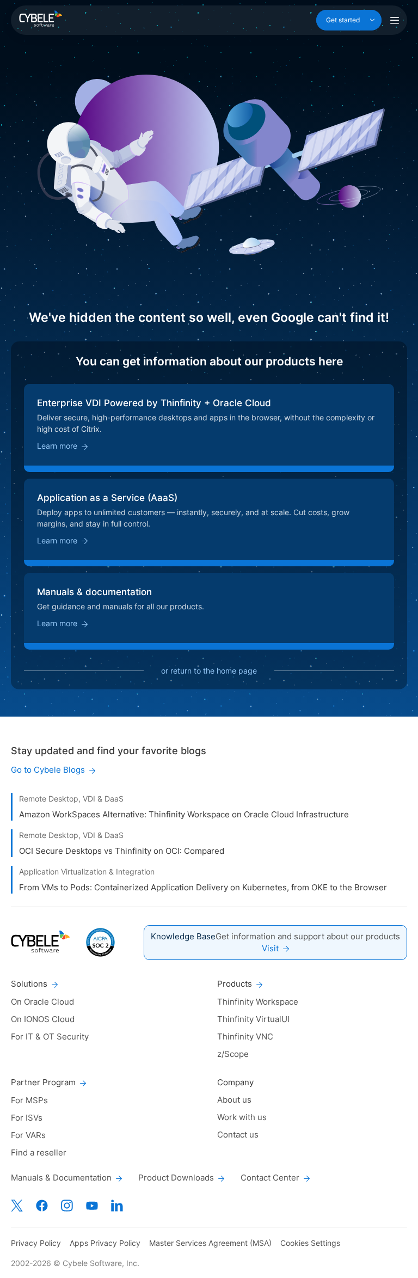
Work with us (242, 1117)
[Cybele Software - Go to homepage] (40, 18)
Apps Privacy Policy (105, 1243)
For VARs (28, 1135)
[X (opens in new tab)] (17, 1206)
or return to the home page (209, 670)
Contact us (238, 1134)
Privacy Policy (36, 1243)
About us (234, 1099)
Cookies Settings (310, 1243)
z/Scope (233, 1054)
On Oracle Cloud (42, 1001)
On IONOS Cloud (43, 1019)
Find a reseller (38, 1152)
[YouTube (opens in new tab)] (92, 1206)
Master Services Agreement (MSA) (210, 1243)
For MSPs (29, 1100)
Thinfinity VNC (245, 1036)
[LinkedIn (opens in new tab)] (117, 1206)
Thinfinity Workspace (257, 1001)
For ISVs (26, 1117)
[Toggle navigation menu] (394, 20)
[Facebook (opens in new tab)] (42, 1206)
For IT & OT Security (50, 1036)
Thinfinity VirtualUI (253, 1019)
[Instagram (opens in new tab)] (67, 1206)
